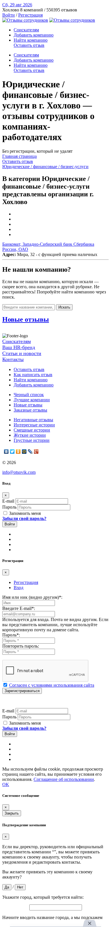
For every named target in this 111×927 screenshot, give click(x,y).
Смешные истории (32, 430)
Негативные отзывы (33, 419)
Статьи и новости (21, 353)
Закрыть (12, 813)
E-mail (8, 501)
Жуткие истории (30, 435)
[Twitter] (12, 451)
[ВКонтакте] (6, 451)
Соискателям (26, 29)
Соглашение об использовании (64, 779)
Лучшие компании (32, 399)
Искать (64, 307)
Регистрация (30, 15)
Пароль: (11, 634)
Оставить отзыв (29, 45)
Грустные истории (32, 440)
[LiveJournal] (30, 451)
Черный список (29, 394)
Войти (8, 15)
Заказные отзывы (30, 410)
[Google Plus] (36, 451)
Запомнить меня (24, 513)
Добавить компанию (34, 35)
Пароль (9, 507)
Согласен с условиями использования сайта (51, 685)
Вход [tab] (18, 587)
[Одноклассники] (18, 451)
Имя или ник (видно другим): (32, 597)
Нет (20, 887)
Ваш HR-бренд (18, 347)
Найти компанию (31, 40)
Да (7, 887)
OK (5, 784)
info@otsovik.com (19, 472)
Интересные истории (34, 424)
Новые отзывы (28, 404)
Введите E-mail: (18, 608)
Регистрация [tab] (26, 582)
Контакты (13, 359)
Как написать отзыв (33, 374)
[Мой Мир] (24, 451)
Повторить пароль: (20, 646)
